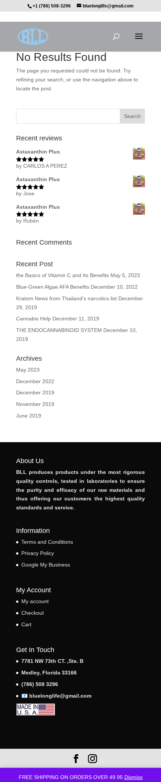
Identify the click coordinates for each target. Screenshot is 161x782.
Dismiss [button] (133, 777)
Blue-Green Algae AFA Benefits (52, 287)
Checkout (32, 613)
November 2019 (35, 404)
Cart (26, 624)
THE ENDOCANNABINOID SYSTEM (59, 330)
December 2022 (35, 381)
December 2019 (35, 392)
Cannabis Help (33, 319)
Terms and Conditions (47, 542)
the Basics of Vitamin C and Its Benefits (62, 275)
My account (35, 601)
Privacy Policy (37, 553)
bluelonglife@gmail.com (60, 696)
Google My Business (45, 565)
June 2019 (28, 416)
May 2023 (28, 370)
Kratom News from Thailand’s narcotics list (66, 298)
